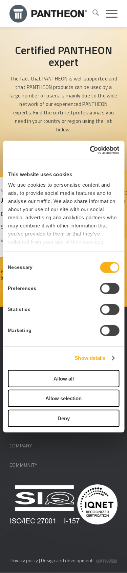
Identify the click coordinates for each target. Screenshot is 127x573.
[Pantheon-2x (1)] (48, 13)
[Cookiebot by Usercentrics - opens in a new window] (90, 150)
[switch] (109, 288)
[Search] (92, 13)
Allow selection (63, 398)
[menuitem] (92, 13)
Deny (64, 418)
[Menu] (108, 13)
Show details (90, 358)
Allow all (64, 378)
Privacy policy (24, 560)
